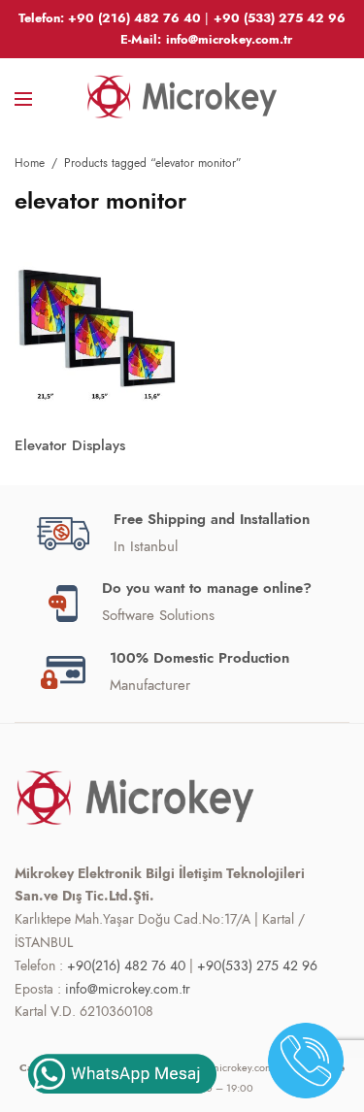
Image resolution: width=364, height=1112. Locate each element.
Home (30, 163)
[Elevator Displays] (96, 334)
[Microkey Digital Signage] (182, 97)
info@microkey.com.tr (127, 988)
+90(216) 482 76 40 (126, 965)
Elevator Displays (70, 445)
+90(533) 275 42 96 (257, 965)
